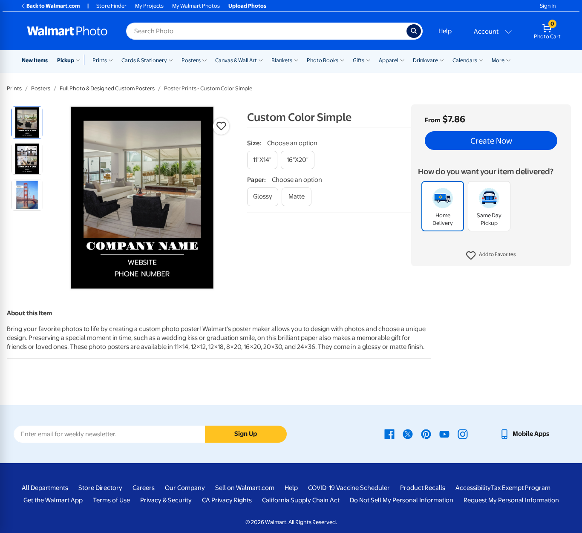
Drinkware (425, 60)
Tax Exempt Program (520, 488)
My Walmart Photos (196, 6)
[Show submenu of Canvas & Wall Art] (260, 60)
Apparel (388, 60)
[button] (491, 255)
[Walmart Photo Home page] (67, 31)
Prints (99, 60)
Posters (191, 60)
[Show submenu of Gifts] (368, 60)
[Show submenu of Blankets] (296, 60)
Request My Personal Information (511, 500)
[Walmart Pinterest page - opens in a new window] (426, 434)
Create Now (491, 140)
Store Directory (100, 488)
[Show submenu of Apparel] (402, 60)
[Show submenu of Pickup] (79, 60)
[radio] (27, 122)
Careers (144, 488)
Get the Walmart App (53, 500)
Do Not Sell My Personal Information (401, 500)
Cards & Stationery (144, 60)
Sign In (548, 6)
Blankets (281, 60)
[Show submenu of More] (508, 60)
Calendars (464, 60)
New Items (35, 60)
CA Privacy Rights (227, 500)
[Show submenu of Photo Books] (342, 60)
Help (445, 31)
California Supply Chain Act (301, 500)
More (498, 60)
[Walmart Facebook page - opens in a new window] (389, 434)
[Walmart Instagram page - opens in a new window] (463, 434)
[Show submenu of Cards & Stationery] (170, 60)
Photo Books (322, 60)
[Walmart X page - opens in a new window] (408, 434)
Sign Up (245, 434)
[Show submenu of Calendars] (481, 60)
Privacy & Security (166, 500)
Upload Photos (247, 6)
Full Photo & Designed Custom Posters (107, 88)
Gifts (358, 60)
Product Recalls (422, 488)
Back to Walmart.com (53, 6)
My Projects (149, 6)
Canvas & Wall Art (236, 60)
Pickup (65, 60)
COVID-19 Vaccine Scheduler (349, 488)
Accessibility (473, 488)
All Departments (45, 488)
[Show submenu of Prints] (110, 60)
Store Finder (111, 6)
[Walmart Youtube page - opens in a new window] (444, 434)
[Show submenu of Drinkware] (441, 60)
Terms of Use (111, 500)
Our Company (185, 488)
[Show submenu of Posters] (204, 60)
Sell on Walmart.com (244, 488)
